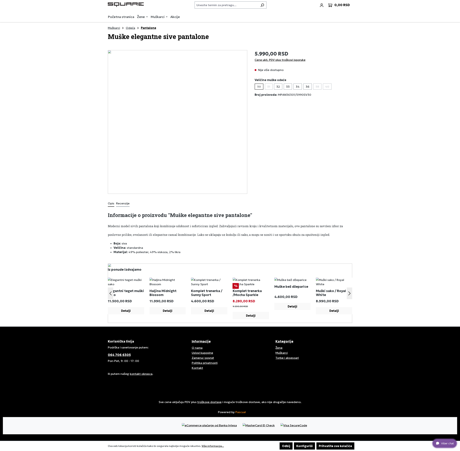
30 (260, 87)
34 (298, 86)
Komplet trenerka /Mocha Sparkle (247, 293)
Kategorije (284, 341)
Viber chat (447, 443)
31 (270, 87)
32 (278, 86)
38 (318, 87)
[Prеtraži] (262, 5)
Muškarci (281, 353)
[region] (177, 122)
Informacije (201, 341)
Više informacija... (213, 446)
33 (288, 86)
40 (328, 87)
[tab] (111, 203)
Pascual (240, 412)
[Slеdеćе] (349, 293)
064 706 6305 (119, 355)
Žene (278, 348)
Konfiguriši (304, 446)
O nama (197, 348)
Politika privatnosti (205, 363)
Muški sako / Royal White (331, 293)
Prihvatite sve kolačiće (335, 446)
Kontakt (197, 368)
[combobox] (226, 5)
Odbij (286, 446)
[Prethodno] (110, 293)
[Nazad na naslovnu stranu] (126, 4)
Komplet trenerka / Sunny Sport (206, 293)
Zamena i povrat (203, 358)
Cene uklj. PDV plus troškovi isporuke (280, 60)
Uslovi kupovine (202, 353)
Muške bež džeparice (291, 287)
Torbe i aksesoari (287, 358)
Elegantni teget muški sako (126, 293)
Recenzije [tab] (123, 203)
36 (307, 86)
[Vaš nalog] (321, 5)
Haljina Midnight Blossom (163, 293)
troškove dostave (209, 402)
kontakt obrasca (141, 374)
